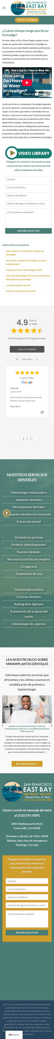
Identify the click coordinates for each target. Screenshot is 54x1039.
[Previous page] (17, 438)
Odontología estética (28, 589)
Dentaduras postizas (29, 537)
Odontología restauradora (29, 492)
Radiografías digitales (29, 604)
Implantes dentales (29, 500)
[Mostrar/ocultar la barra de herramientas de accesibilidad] (6, 513)
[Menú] (4, 7)
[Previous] (2, 725)
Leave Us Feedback (27, 349)
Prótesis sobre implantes (29, 545)
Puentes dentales (29, 552)
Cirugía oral (29, 566)
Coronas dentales (29, 597)
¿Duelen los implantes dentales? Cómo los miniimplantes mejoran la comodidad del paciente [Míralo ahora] (27, 728)
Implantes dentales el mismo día (29, 514)
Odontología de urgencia (29, 624)
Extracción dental (29, 521)
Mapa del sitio (37, 1031)
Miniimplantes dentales (29, 507)
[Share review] (42, 413)
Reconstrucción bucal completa (28, 559)
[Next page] (37, 438)
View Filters (27, 359)
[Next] (51, 725)
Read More (15, 406)
